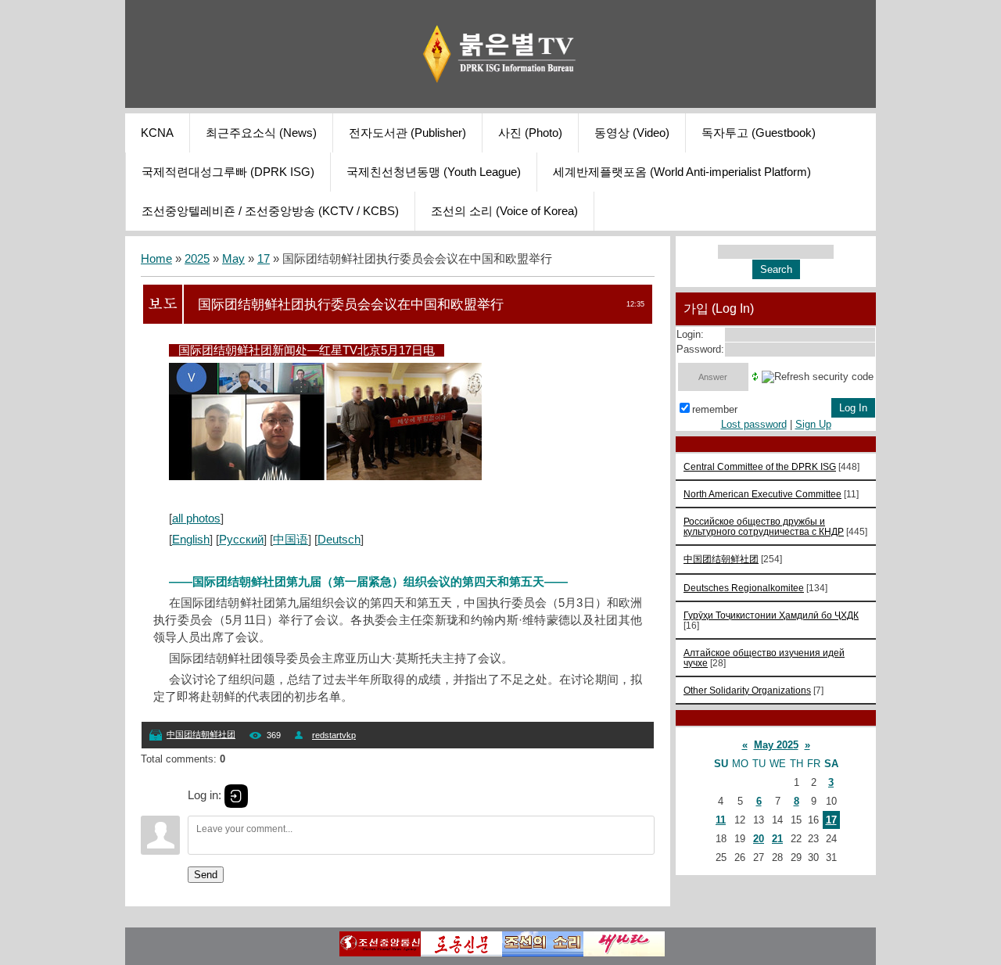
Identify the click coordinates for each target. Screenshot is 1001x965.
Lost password (754, 424)
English (191, 539)
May (233, 259)
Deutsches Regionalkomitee (743, 588)
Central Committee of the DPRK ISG (759, 466)
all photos (196, 518)
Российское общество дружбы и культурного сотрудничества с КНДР (763, 526)
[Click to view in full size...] (325, 476)
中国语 (290, 539)
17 (263, 259)
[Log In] (236, 796)
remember (714, 409)
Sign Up (813, 424)
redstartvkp (334, 735)
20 (758, 839)
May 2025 (776, 745)
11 (721, 820)
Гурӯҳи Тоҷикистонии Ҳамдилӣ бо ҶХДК (771, 615)
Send (205, 875)
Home (156, 259)
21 (777, 839)
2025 (197, 259)
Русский (241, 539)
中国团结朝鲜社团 (201, 734)
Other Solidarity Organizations (747, 690)
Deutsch (339, 539)
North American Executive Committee (762, 494)
